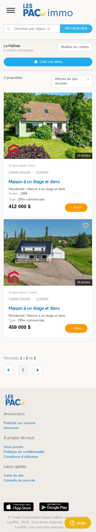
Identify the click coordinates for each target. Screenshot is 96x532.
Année (13, 193)
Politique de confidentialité (24, 452)
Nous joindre (13, 447)
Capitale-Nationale (19, 171)
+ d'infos (76, 207)
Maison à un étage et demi (34, 181)
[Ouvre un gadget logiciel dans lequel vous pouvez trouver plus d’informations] (77, 523)
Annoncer (11, 428)
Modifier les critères (75, 47)
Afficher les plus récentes (66, 81)
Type (12, 199)
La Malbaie (42, 171)
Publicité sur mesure (19, 423)
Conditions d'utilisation (21, 457)
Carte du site (14, 475)
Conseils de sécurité (19, 480)
